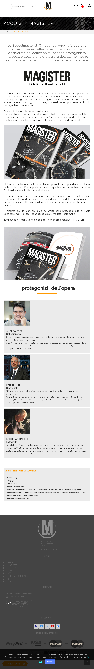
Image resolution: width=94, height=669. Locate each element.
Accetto (50, 662)
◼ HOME (8, 563)
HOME (6, 32)
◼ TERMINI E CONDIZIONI (16, 576)
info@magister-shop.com (21, 594)
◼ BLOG (8, 570)
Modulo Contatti (17, 597)
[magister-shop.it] (48, 9)
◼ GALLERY (9, 568)
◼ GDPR (8, 582)
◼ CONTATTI (10, 573)
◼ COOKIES (9, 579)
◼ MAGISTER (10, 565)
